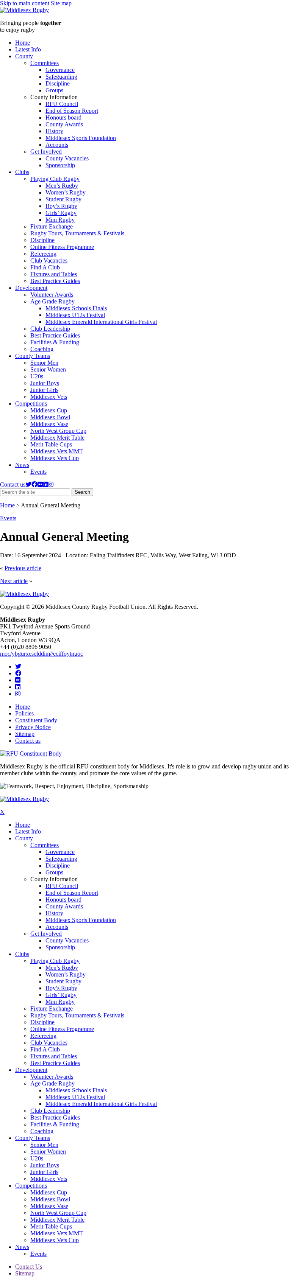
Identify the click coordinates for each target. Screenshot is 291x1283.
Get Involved (46, 151)
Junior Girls (44, 390)
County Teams (32, 356)
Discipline (57, 83)
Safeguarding (61, 76)
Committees (44, 63)
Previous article (23, 568)
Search (84, 492)
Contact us (12, 484)
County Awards (64, 124)
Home (22, 42)
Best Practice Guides (55, 281)
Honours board (63, 117)
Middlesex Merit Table (57, 437)
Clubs (22, 172)
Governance (60, 70)
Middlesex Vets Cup (54, 458)
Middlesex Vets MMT (56, 451)
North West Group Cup (58, 431)
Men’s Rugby (61, 185)
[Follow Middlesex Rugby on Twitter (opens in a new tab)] (28, 484)
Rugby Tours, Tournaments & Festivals (77, 233)
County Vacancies (67, 158)
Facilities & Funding (54, 342)
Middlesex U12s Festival (75, 315)
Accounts (56, 145)
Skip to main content (24, 3)
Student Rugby (63, 199)
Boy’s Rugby (61, 206)
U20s (36, 376)
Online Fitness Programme (62, 247)
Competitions (31, 403)
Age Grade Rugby (52, 301)
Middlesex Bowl (50, 417)
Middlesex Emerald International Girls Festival (101, 322)
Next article (14, 581)
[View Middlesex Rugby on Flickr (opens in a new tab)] (40, 484)
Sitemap (24, 734)
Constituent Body (36, 720)
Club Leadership (50, 328)
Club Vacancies (48, 260)
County (24, 56)
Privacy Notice (33, 727)
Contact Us (28, 1266)
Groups (54, 90)
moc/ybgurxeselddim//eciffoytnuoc (41, 653)
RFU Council (61, 104)
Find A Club (45, 267)
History (54, 131)
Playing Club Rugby (55, 179)
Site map (61, 3)
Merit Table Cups (51, 444)
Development (31, 288)
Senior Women (48, 369)
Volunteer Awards (51, 294)
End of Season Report (71, 110)
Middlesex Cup (48, 410)
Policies (24, 713)
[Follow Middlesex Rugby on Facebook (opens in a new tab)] (34, 484)
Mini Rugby (60, 219)
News (22, 465)
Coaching (41, 349)
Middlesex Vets (48, 396)
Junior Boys (44, 383)
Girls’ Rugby (61, 213)
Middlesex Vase (49, 424)
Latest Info (28, 49)
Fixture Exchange (51, 226)
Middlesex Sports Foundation (80, 138)
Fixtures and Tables (53, 274)
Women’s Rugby (65, 192)
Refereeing (43, 253)
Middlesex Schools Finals (76, 308)
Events (38, 471)
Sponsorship (60, 165)
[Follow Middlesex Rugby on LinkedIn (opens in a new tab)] (45, 484)
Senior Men (44, 362)
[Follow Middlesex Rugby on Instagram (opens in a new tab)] (50, 484)
